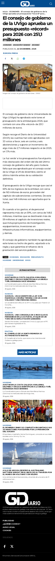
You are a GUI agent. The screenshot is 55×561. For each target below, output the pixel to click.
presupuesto (37, 257)
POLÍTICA (9, 331)
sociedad (7, 260)
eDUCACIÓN (25, 257)
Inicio (5, 12)
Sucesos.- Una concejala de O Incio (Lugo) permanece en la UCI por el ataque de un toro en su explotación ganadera (26, 317)
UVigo (27, 260)
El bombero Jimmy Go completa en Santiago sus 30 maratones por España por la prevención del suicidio (27, 429)
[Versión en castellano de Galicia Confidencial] (27, 3)
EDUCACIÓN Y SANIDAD (21, 45)
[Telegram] (23, 58)
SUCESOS (9, 294)
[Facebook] (5, 58)
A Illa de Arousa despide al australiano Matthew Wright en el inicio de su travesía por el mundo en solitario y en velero (27, 472)
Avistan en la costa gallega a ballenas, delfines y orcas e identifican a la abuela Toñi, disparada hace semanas (26, 279)
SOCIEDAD (35, 45)
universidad (18, 260)
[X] (11, 58)
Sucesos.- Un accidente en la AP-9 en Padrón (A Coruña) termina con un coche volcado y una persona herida (26, 298)
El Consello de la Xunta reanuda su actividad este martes (23, 334)
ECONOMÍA (14, 12)
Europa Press (10, 53)
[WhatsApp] (17, 58)
